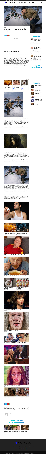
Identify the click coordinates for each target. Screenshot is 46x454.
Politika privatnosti (12, 0)
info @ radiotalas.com (24, 448)
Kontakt (9, 0)
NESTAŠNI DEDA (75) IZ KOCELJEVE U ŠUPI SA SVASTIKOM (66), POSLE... (38, 90)
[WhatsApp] (9, 35)
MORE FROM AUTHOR (16, 423)
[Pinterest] (8, 35)
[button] (41, 2)
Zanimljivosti (7, 4)
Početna (18, 2)
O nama (4, 0)
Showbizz (29, 2)
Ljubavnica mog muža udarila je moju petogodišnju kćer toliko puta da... (38, 97)
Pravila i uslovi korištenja (17, 0)
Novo (21, 2)
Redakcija (5, 32)
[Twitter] (6, 35)
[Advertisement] (16, 44)
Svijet (33, 2)
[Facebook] (4, 35)
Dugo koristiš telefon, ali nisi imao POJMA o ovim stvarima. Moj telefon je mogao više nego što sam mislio (9, 409)
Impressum (7, 0)
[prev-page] (4, 435)
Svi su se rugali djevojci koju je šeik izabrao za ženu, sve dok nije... (38, 56)
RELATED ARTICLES (16, 420)
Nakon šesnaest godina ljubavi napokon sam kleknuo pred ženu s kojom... (38, 86)
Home (4, 4)
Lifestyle (25, 2)
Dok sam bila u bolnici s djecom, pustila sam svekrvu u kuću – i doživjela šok (23, 409)
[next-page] (5, 435)
